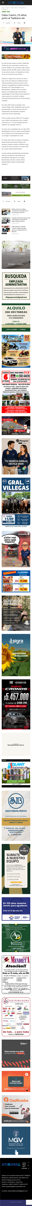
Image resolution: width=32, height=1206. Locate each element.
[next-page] (5, 237)
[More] (24, 23)
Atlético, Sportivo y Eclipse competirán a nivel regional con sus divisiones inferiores (20, 211)
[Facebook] (28, 1163)
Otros (8, 11)
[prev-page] (3, 237)
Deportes (7, 7)
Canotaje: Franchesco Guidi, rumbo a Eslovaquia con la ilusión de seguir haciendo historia (21, 219)
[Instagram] (28, 1166)
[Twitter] (29, 1168)
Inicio (3, 7)
